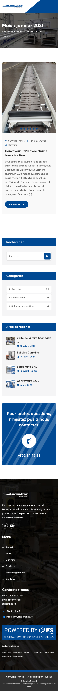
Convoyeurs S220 (28, 381)
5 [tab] (33, 129)
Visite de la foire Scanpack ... (34, 340)
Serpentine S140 (27, 367)
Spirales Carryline (28, 352)
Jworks (48, 676)
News (8, 554)
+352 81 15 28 (29, 455)
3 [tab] (27, 129)
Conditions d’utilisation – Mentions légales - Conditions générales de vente (29, 685)
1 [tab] (21, 129)
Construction (18, 298)
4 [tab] (30, 129)
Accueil (9, 547)
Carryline (12, 144)
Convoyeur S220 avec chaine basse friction (26, 153)
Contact (10, 579)
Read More (15, 204)
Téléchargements (15, 573)
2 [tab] (24, 129)
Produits (10, 566)
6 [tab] (37, 129)
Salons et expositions (22, 306)
